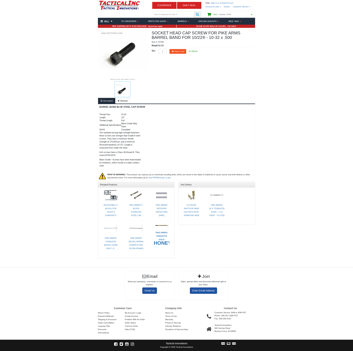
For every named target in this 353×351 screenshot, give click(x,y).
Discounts (102, 329)
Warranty (169, 319)
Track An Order (131, 326)
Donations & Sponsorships (176, 329)
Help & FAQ (130, 329)
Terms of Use (171, 316)
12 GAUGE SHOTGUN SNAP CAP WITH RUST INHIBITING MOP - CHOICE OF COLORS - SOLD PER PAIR (191, 215)
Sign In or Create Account (222, 3)
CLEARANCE (164, 5)
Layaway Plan (104, 326)
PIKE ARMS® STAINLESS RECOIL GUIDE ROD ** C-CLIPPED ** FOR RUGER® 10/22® (110, 246)
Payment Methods (106, 316)
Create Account (131, 316)
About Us (169, 313)
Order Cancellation (106, 323)
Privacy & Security (173, 323)
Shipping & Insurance (107, 319)
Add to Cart (179, 51)
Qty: (154, 50)
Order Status (130, 323)
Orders (227, 7)
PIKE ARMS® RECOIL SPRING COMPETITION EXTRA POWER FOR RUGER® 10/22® (136, 246)
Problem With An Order (135, 319)
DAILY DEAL (189, 5)
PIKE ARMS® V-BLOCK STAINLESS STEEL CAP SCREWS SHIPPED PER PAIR (136, 215)
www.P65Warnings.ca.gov (159, 177)
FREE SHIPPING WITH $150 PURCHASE (137, 26)
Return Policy (103, 313)
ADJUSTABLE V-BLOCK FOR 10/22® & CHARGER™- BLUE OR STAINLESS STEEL (111, 215)
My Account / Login (133, 313)
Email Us (150, 290)
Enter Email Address (203, 290)
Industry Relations (173, 326)
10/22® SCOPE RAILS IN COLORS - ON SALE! (216, 26)
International (103, 333)
